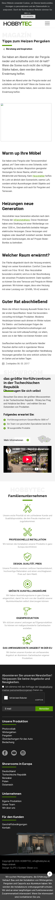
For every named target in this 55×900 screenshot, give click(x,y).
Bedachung (8, 742)
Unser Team (8, 804)
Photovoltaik (9, 729)
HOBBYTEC (25, 861)
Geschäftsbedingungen (14, 824)
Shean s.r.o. (32, 867)
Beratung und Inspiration (19, 49)
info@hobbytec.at (41, 861)
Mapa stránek (9, 864)
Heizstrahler (39, 176)
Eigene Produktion (11, 801)
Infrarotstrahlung (22, 220)
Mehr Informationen (13, 440)
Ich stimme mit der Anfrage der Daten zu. (27, 688)
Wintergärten (9, 732)
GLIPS (13, 867)
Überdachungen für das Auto (17, 739)
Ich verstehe (28, 16)
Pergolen (7, 735)
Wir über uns (8, 808)
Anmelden (44, 708)
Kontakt (6, 827)
